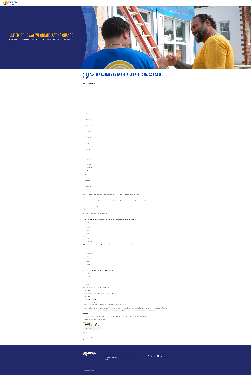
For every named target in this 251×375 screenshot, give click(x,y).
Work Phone (90, 165)
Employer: (87, 143)
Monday (88, 222)
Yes (85, 290)
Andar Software (91, 370)
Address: (87, 101)
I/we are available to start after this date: (93, 207)
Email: (87, 95)
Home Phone (90, 162)
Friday (87, 233)
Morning (88, 236)
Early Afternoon (89, 241)
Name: (86, 89)
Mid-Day (88, 239)
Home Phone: (89, 125)
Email (88, 159)
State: (87, 113)
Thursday (88, 230)
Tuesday (88, 225)
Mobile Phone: (89, 137)
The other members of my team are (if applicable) (96, 213)
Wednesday (89, 228)
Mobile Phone (90, 167)
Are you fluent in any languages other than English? (96, 288)
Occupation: (88, 149)
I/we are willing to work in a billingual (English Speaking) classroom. (100, 294)
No (90, 290)
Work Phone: (89, 131)
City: (87, 107)
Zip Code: (88, 119)
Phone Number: (88, 186)
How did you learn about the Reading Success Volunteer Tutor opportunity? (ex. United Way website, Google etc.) (112, 194)
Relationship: (88, 180)
